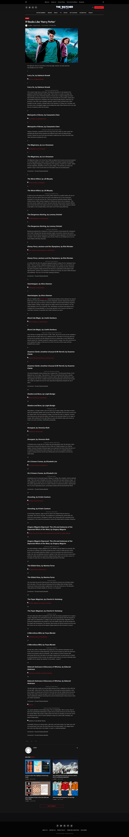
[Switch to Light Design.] (93, 7)
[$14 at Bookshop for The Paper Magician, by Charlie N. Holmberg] (51, 603)
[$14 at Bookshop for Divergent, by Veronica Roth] (51, 431)
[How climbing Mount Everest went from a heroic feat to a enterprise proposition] (65, 767)
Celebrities (82, 12)
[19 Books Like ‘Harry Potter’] (51, 45)
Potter (35, 741)
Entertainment (41, 12)
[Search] (103, 2)
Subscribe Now (99, 7)
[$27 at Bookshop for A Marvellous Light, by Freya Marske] (51, 637)
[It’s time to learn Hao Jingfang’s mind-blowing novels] (37, 767)
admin (30, 25)
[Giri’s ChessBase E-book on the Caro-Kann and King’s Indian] (37, 788)
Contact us (53, 2)
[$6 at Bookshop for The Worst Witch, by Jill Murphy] (51, 183)
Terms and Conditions (72, 2)
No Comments (45, 25)
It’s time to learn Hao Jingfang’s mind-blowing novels (36, 776)
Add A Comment (52, 806)
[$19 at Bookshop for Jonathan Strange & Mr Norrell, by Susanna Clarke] (51, 358)
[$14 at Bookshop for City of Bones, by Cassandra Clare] (51, 119)
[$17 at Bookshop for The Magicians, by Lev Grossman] (51, 149)
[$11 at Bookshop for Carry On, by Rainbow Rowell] (51, 79)
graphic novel (43, 299)
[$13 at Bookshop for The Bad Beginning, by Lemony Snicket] (51, 218)
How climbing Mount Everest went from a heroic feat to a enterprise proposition (65, 776)
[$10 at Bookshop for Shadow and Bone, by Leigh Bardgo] (51, 398)
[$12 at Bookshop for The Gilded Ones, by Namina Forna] (51, 569)
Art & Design (73, 12)
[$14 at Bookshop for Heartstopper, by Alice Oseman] (51, 288)
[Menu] (26, 2)
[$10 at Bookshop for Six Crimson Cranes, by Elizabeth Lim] (51, 465)
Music (56, 12)
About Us (47, 2)
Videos (91, 12)
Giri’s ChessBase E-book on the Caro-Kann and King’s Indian (37, 798)
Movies (50, 12)
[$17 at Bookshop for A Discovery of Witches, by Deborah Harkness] (51, 673)
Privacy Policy (61, 2)
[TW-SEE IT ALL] (64, 7)
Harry (31, 741)
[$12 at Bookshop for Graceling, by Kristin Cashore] (51, 501)
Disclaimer (81, 2)
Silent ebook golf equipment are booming (63, 797)
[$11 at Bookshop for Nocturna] (51, 705)
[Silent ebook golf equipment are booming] (65, 788)
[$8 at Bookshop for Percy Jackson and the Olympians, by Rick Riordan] (51, 250)
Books (65, 12)
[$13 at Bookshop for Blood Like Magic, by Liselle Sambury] (51, 322)
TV (60, 12)
